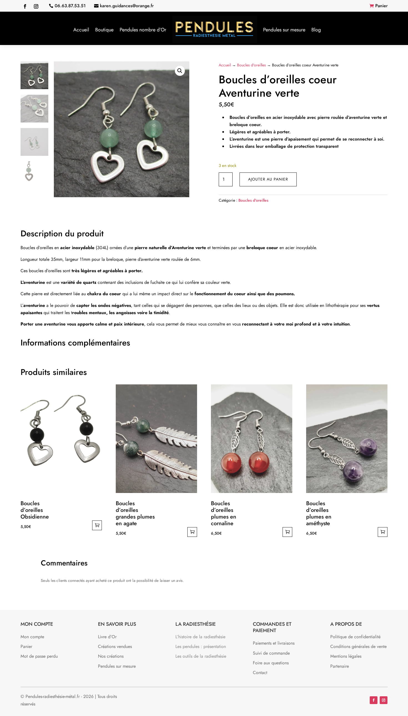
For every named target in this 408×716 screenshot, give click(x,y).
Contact (260, 672)
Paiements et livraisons (273, 643)
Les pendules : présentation (200, 646)
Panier (381, 5)
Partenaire (339, 666)
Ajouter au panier (268, 179)
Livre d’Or (107, 637)
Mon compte (32, 637)
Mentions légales (345, 656)
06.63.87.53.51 (70, 5)
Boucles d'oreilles (251, 65)
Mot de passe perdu (39, 656)
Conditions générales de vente (358, 646)
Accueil (81, 29)
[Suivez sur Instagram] (36, 6)
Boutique (104, 29)
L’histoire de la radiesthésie (200, 637)
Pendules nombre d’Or (143, 29)
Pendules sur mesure (284, 29)
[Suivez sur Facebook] (25, 6)
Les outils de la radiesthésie (200, 656)
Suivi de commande (271, 653)
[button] (180, 71)
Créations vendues (115, 646)
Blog (316, 29)
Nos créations (111, 656)
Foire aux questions (271, 663)
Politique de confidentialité (355, 637)
